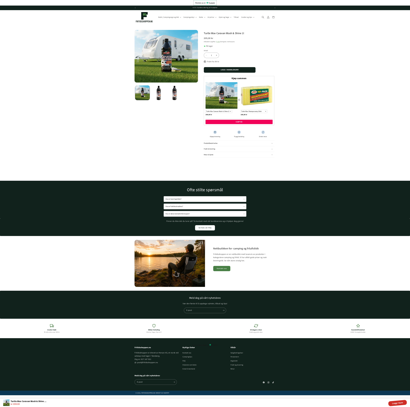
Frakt (218, 42)
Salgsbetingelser (237, 353)
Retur (233, 369)
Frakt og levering (237, 365)
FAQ (183, 361)
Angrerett (234, 361)
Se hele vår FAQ (205, 227)
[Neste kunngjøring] (275, 8)
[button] (169, 17)
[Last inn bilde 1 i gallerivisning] (142, 92)
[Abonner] (223, 310)
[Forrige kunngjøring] (135, 8)
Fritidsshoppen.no (148, 393)
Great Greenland (188, 369)
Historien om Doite (189, 365)
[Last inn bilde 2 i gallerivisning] (158, 92)
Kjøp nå (239, 122)
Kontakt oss (222, 268)
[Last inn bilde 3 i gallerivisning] (174, 92)
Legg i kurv (397, 403)
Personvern (235, 357)
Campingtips (187, 357)
